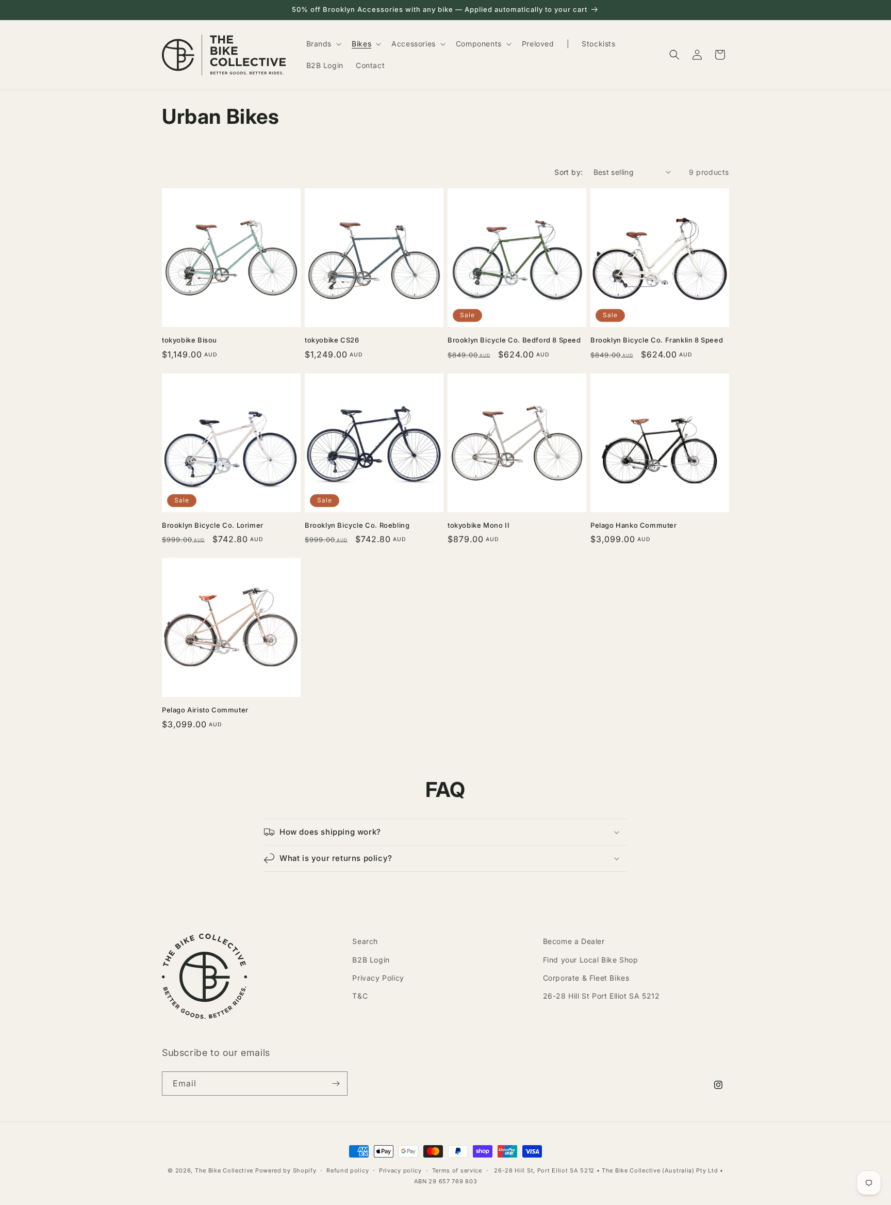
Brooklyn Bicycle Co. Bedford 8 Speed (514, 340)
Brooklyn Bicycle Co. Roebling (357, 525)
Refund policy (347, 1170)
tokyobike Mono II (478, 525)
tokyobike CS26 (332, 340)
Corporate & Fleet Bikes (586, 977)
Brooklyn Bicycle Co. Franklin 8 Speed (656, 340)
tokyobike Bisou (189, 340)
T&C (360, 995)
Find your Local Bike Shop (590, 959)
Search (365, 941)
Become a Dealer (574, 941)
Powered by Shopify (286, 1170)
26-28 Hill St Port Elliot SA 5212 (601, 995)
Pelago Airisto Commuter (205, 710)
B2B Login (370, 959)
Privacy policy (400, 1170)
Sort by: (568, 172)
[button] (323, 44)
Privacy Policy (378, 977)
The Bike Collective (224, 1170)
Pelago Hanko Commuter (633, 525)
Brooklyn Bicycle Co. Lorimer (212, 525)
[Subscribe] (335, 1083)
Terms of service (457, 1170)
